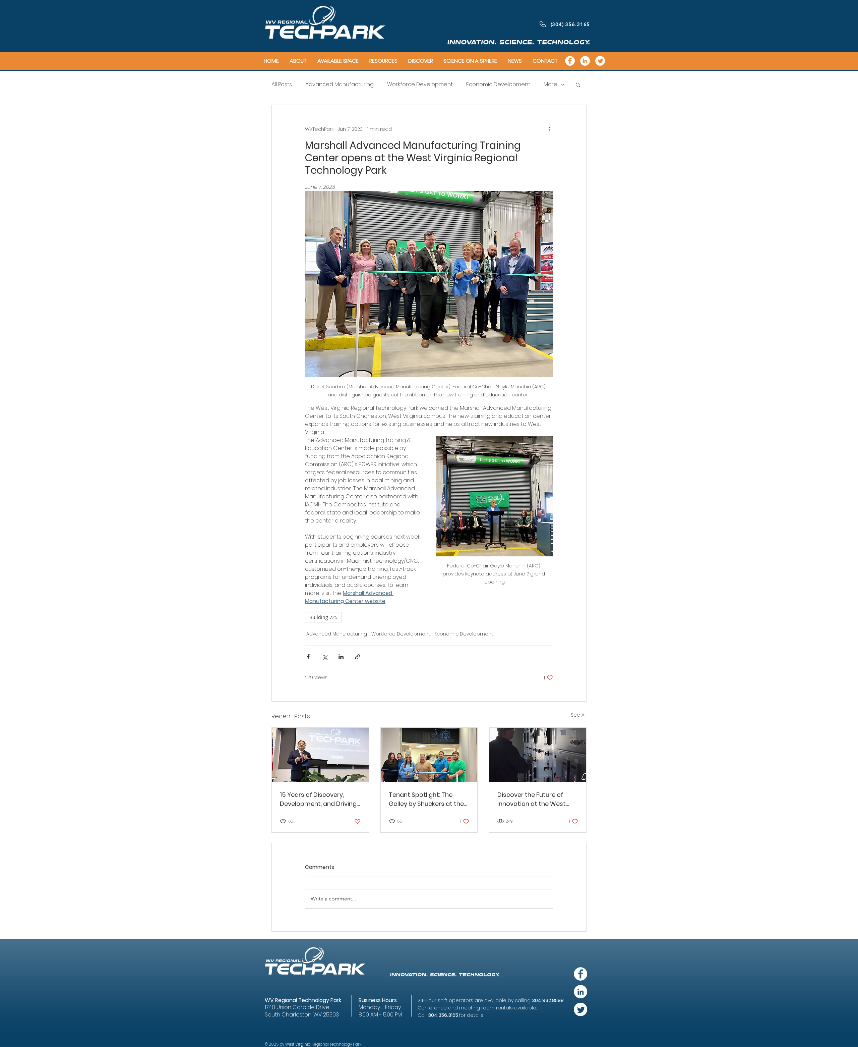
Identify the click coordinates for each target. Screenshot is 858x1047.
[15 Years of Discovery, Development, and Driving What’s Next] (320, 755)
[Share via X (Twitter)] (324, 657)
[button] (578, 84)
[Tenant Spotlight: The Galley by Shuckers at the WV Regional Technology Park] (429, 755)
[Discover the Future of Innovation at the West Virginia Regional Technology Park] (537, 755)
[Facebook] (570, 61)
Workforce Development (420, 84)
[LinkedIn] (585, 61)
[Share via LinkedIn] (341, 657)
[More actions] (549, 129)
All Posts (281, 84)
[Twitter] (600, 61)
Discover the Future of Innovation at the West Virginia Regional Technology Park (531, 799)
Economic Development (498, 84)
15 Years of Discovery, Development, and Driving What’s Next (318, 799)
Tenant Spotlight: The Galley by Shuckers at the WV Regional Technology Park (426, 799)
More (550, 84)
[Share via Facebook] (308, 657)
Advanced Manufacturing (339, 84)
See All (579, 715)
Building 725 (323, 617)
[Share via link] (357, 657)
